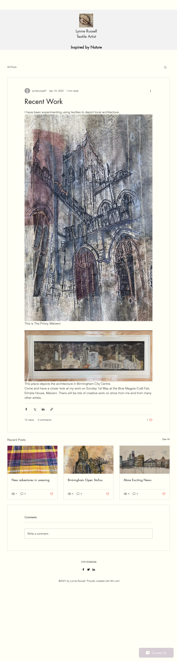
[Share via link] (51, 409)
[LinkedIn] (93, 569)
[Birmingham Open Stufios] (89, 460)
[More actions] (150, 91)
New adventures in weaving (30, 480)
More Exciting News (137, 480)
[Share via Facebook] (26, 409)
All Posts (12, 67)
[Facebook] (83, 569)
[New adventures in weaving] (32, 460)
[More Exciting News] (145, 460)
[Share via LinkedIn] (43, 409)
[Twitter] (88, 569)
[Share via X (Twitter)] (34, 409)
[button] (165, 67)
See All (166, 439)
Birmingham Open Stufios (85, 480)
